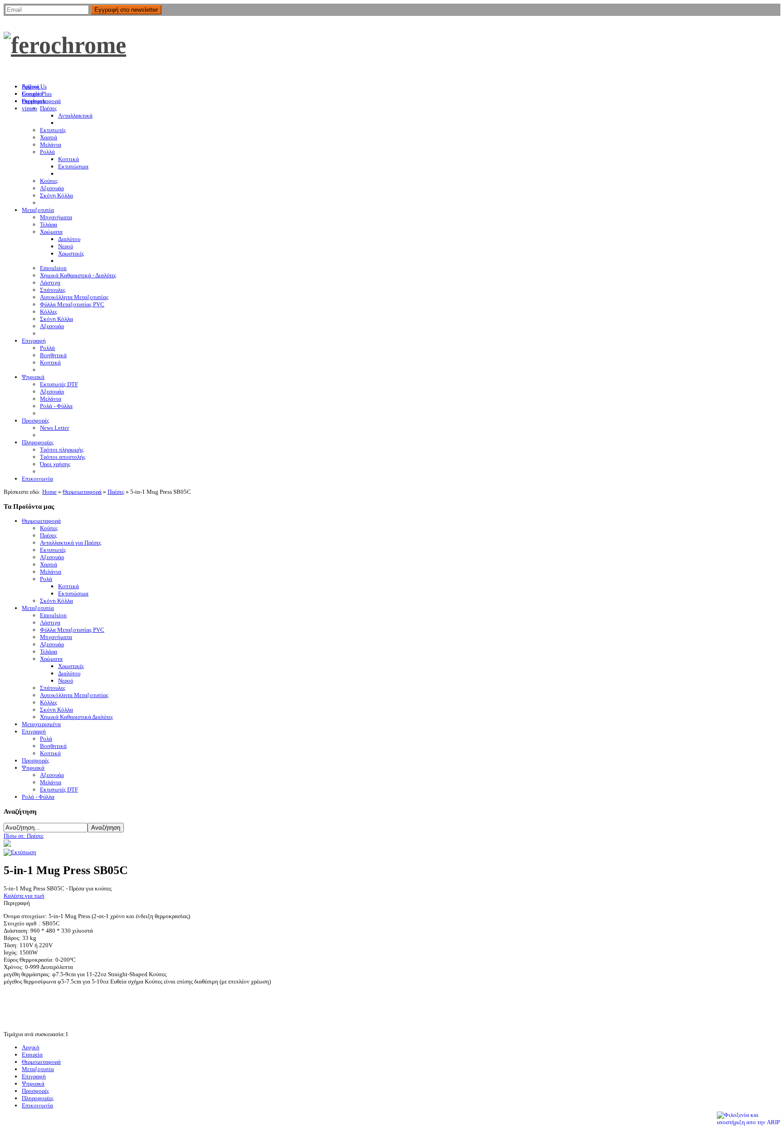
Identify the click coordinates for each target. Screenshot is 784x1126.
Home (49, 491)
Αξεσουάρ (52, 557)
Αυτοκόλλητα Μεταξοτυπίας (74, 695)
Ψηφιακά (33, 767)
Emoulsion (53, 615)
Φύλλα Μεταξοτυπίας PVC (72, 629)
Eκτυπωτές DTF (59, 789)
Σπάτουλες (52, 687)
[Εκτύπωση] (20, 852)
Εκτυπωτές (53, 549)
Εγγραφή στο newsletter (126, 9)
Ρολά (46, 578)
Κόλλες (48, 702)
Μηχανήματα (56, 637)
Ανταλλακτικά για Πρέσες (70, 542)
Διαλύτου (69, 673)
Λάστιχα (50, 622)
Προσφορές (35, 760)
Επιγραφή (34, 731)
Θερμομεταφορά (82, 491)
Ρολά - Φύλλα (38, 796)
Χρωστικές (71, 666)
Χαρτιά (48, 564)
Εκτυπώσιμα (73, 593)
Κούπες (49, 528)
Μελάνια (50, 571)
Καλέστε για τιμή (24, 895)
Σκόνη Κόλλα (56, 600)
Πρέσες (116, 491)
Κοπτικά (68, 586)
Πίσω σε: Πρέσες (24, 835)
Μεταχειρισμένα (41, 724)
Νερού (65, 680)
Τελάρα (48, 651)
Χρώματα (51, 658)
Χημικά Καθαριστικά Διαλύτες (76, 716)
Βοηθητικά (53, 745)
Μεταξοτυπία (38, 608)
